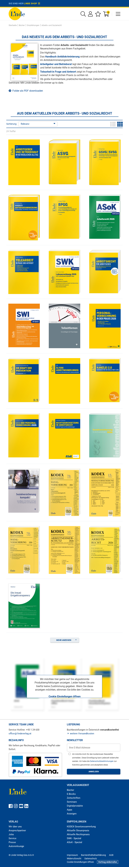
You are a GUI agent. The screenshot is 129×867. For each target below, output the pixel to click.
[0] (106, 15)
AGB (111, 855)
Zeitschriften (73, 797)
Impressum (72, 855)
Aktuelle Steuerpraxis (78, 830)
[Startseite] (17, 13)
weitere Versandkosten (82, 733)
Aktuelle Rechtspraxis (78, 834)
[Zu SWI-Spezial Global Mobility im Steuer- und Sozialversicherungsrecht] (24, 325)
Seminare (72, 801)
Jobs (11, 834)
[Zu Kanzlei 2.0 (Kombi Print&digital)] (105, 379)
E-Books (71, 794)
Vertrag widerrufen (107, 862)
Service (12, 838)
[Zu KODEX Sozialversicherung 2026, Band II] (24, 549)
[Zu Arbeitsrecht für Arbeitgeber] (105, 271)
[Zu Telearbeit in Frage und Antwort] (24, 271)
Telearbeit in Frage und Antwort (58, 71)
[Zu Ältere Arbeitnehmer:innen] (64, 380)
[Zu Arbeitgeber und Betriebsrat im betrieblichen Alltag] (24, 162)
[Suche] (83, 15)
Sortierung (11, 124)
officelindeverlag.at (20, 733)
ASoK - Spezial (74, 842)
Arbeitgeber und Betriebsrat (56, 64)
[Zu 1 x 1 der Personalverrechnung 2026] (24, 435)
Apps (69, 809)
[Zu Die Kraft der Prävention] (24, 379)
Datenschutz (90, 858)
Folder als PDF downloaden (27, 90)
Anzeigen (71, 813)
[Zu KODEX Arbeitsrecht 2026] (105, 549)
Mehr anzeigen (63, 640)
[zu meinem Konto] (90, 15)
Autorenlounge (16, 846)
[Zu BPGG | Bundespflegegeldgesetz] (64, 216)
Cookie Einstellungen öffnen (65, 696)
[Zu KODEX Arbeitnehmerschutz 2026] (64, 549)
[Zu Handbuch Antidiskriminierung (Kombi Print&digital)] (24, 217)
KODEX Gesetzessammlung (81, 826)
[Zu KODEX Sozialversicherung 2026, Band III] (105, 492)
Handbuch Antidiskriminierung (62, 56)
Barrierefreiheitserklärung (93, 855)
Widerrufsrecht (74, 858)
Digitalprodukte (75, 805)
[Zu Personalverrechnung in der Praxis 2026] (105, 325)
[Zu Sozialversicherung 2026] (105, 435)
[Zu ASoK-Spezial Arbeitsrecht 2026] (105, 216)
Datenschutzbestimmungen (102, 761)
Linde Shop (31, 3)
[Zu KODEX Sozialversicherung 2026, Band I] (64, 491)
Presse (12, 842)
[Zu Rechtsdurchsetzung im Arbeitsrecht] (64, 435)
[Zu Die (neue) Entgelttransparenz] (24, 605)
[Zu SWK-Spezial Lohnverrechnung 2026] (64, 271)
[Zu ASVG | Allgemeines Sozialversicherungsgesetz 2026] (64, 161)
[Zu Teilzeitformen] (64, 325)
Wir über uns (15, 826)
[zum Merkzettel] (98, 15)
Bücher (70, 790)
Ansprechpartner (17, 830)
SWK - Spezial (74, 838)
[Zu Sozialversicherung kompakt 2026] (24, 490)
